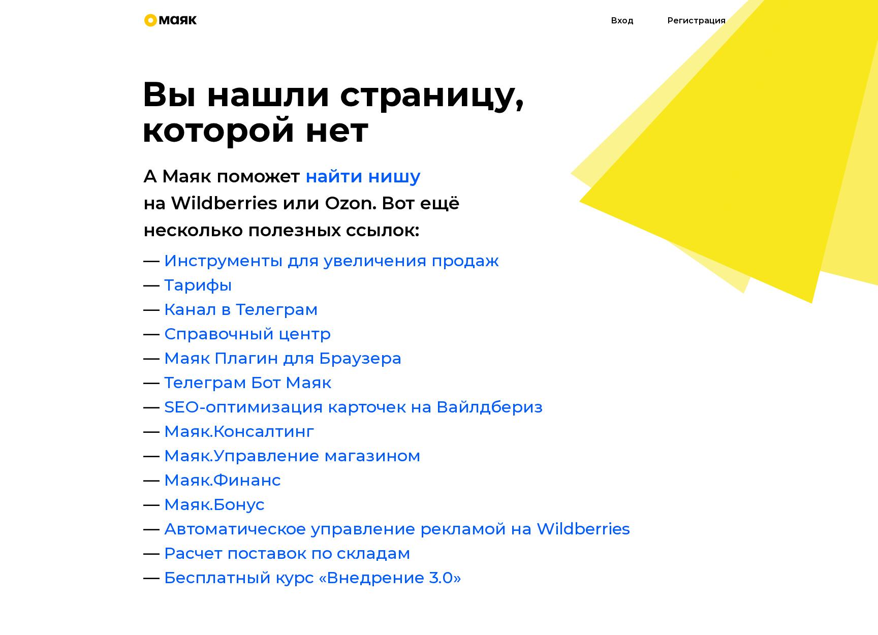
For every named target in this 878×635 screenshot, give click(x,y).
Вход (622, 20)
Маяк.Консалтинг (239, 431)
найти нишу (363, 176)
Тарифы (198, 285)
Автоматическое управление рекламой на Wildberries (397, 528)
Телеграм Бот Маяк (247, 382)
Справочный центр (247, 333)
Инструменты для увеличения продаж (331, 260)
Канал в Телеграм (241, 309)
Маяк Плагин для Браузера (283, 358)
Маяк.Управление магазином (292, 455)
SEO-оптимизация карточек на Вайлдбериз (353, 407)
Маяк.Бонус (214, 504)
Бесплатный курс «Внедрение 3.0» (312, 577)
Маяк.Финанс (222, 480)
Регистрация (696, 20)
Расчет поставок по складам (287, 553)
